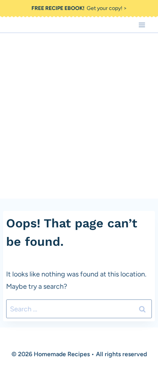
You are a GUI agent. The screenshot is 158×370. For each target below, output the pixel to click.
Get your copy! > (79, 8)
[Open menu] (142, 25)
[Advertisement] (79, 116)
